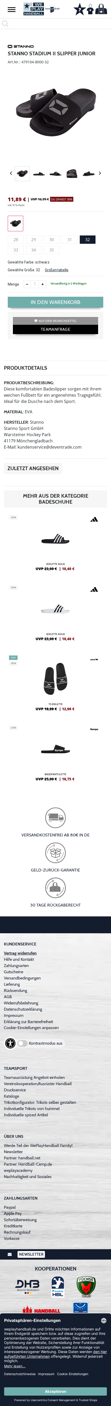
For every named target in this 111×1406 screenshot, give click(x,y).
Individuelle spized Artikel (26, 1114)
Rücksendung (15, 990)
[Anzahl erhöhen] (42, 284)
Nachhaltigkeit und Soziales (28, 1176)
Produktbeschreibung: (29, 382)
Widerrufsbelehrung (21, 1003)
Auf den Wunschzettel (58, 321)
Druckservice (15, 1089)
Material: (14, 411)
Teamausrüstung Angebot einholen (34, 1077)
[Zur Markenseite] (21, 47)
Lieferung (12, 984)
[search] (55, 23)
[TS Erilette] (55, 685)
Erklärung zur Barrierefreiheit (28, 1021)
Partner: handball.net (22, 1157)
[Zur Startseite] (41, 9)
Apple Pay (13, 1213)
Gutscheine (13, 971)
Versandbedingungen (22, 978)
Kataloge (11, 1096)
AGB (8, 996)
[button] (11, 9)
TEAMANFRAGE (55, 329)
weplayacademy (18, 1170)
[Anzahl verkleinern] (27, 284)
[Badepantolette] (55, 755)
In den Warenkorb (56, 302)
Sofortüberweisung (20, 1219)
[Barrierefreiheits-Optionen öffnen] (10, 1043)
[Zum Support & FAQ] (79, 8)
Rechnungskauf (17, 1232)
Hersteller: (16, 422)
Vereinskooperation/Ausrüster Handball (38, 1083)
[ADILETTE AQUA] (55, 545)
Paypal (10, 1207)
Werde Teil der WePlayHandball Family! (38, 1145)
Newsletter (13, 1151)
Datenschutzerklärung (23, 1009)
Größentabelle (56, 270)
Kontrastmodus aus (45, 1043)
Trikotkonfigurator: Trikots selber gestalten (40, 1102)
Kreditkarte (13, 1226)
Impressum (13, 1015)
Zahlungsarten (16, 965)
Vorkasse (11, 1238)
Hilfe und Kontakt (19, 959)
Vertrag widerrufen (20, 953)
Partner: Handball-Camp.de (28, 1164)
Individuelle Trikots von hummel (32, 1108)
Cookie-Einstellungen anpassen (31, 1027)
